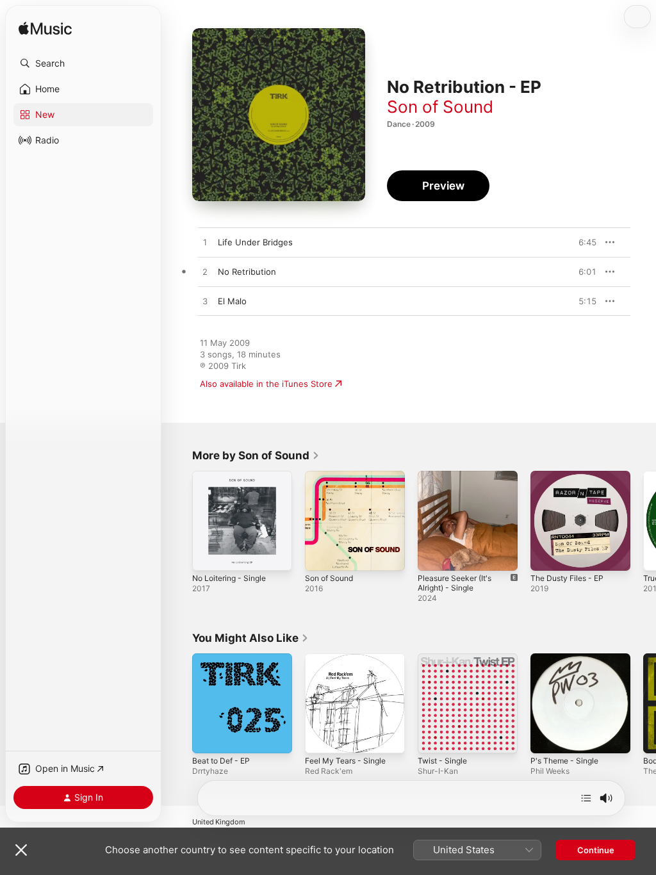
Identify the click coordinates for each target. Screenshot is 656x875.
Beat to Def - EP (221, 760)
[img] (45, 29)
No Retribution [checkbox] (247, 271)
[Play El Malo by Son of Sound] (205, 301)
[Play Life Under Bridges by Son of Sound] (205, 243)
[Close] (21, 850)
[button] (83, 63)
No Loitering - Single (229, 578)
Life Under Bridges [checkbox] (255, 242)
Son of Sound (440, 107)
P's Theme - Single (564, 760)
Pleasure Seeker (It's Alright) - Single (454, 583)
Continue (595, 850)
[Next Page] (643, 520)
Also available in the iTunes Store (266, 384)
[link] (256, 455)
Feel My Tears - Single (345, 760)
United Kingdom (218, 822)
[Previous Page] (179, 520)
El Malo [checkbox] (232, 301)
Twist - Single (442, 760)
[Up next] (586, 798)
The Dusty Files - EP (566, 578)
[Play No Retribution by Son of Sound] (205, 272)
